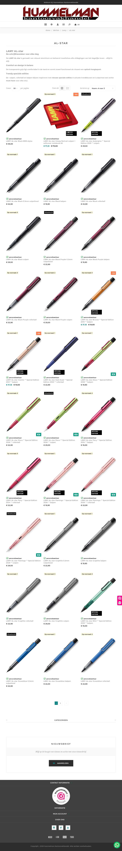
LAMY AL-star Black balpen (54, 201)
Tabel (62, 88)
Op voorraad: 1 (12, 154)
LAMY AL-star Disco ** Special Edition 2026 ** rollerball (22, 441)
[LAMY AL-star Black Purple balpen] (98, 233)
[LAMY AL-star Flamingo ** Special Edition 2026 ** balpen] (61, 474)
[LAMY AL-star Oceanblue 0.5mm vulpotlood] (23, 655)
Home (48, 30)
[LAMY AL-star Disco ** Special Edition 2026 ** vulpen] (61, 414)
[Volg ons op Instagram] (54, 827)
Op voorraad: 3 (12, 273)
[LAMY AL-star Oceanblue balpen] (61, 655)
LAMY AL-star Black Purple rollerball (21, 320)
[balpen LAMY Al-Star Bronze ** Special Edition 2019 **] (98, 294)
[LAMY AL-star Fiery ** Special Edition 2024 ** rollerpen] (23, 474)
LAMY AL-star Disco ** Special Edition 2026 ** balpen (96, 381)
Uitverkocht (86, 94)
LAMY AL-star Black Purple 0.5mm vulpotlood (57, 260)
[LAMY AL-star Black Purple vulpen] (61, 294)
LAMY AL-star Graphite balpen (93, 561)
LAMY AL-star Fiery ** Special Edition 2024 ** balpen (96, 441)
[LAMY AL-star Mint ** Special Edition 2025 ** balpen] (98, 595)
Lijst (67, 88)
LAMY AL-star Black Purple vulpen (57, 320)
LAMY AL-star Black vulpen (17, 259)
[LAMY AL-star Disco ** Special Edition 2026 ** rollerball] (23, 414)
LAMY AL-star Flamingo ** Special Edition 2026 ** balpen (60, 501)
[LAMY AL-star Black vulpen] (23, 233)
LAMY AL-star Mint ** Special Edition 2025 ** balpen (96, 622)
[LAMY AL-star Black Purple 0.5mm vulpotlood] (61, 233)
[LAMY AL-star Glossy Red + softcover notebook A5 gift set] (61, 115)
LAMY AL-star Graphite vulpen (56, 621)
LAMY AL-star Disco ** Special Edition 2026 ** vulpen (59, 441)
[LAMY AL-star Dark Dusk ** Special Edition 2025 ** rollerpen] (61, 354)
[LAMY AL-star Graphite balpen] (98, 535)
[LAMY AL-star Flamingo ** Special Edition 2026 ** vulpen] (23, 535)
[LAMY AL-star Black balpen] (61, 175)
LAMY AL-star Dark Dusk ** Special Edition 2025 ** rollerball (57, 381)
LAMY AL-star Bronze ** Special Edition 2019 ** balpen (97, 321)
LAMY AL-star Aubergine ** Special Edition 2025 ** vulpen (95, 142)
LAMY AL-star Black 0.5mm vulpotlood (22, 201)
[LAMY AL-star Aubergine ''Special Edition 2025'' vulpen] (98, 115)
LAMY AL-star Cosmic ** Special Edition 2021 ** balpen (22, 381)
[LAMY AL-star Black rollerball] (98, 175)
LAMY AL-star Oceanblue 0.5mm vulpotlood (20, 682)
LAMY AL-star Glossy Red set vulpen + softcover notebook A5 (59, 142)
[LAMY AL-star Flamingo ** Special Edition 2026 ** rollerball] (98, 474)
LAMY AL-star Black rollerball (93, 201)
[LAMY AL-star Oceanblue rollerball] (98, 655)
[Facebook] (61, 827)
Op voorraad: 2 (50, 273)
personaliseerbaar (15, 139)
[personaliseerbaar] (7, 136)
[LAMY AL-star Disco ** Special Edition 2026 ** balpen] (98, 354)
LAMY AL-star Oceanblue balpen (57, 681)
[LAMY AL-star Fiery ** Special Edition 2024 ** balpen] (98, 414)
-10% (76, 94)
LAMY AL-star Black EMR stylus (19, 141)
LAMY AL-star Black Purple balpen (95, 259)
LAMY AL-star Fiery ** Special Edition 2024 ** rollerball (21, 501)
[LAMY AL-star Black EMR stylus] (23, 115)
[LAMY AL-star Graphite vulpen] (61, 595)
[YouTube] (68, 827)
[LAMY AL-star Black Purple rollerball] (23, 294)
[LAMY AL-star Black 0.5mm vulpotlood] (23, 175)
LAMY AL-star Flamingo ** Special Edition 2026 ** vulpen (23, 562)
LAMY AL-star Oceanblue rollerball (95, 681)
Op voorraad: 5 (50, 94)
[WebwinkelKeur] (61, 796)
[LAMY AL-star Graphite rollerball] (23, 595)
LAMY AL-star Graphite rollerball (19, 621)
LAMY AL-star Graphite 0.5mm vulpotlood (56, 562)
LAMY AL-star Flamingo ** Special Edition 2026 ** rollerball (98, 501)
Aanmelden (63, 763)
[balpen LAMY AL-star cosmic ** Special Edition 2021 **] (23, 354)
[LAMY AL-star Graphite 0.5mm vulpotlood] (61, 535)
